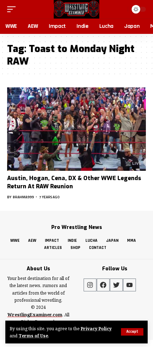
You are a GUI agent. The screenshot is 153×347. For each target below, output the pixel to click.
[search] (121, 9)
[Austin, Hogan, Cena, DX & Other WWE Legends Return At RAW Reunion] (76, 129)
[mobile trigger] (13, 9)
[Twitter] (116, 285)
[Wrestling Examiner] (76, 9)
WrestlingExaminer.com (34, 315)
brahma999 (23, 197)
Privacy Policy (96, 328)
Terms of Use (33, 335)
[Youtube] (129, 285)
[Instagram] (90, 285)
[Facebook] (103, 285)
